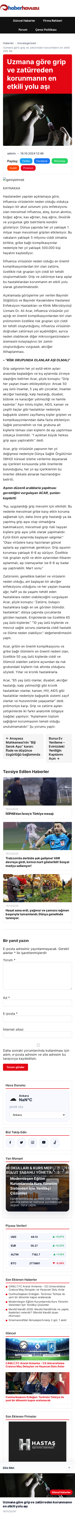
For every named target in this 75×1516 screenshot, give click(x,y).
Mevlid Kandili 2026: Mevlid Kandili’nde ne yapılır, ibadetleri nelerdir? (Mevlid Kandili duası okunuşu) (39, 1312)
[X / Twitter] (21, 1142)
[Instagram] (32, 1142)
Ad (6, 998)
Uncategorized (26, 43)
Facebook (42, 160)
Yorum (9, 960)
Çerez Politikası (46, 29)
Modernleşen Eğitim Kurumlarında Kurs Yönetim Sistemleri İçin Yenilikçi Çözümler (38, 1303)
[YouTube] (43, 1142)
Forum (23, 29)
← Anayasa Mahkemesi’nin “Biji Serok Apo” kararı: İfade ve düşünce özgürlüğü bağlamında (23, 746)
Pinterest (28, 167)
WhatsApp (59, 160)
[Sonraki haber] (62, 1170)
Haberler (8, 43)
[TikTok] (55, 1142)
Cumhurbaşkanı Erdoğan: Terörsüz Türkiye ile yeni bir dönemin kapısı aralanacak (37, 1295)
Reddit (13, 167)
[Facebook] (10, 1142)
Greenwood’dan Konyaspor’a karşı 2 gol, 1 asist (38, 1320)
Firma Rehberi (52, 20)
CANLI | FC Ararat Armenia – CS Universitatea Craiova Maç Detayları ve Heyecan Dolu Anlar (37, 1288)
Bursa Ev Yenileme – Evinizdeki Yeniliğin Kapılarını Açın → (57, 748)
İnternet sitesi (13, 1029)
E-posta (10, 1014)
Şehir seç (16, 1106)
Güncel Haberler (24, 20)
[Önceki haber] (54, 1170)
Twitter (26, 160)
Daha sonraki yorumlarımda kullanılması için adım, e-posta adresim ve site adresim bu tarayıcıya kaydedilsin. (36, 1054)
